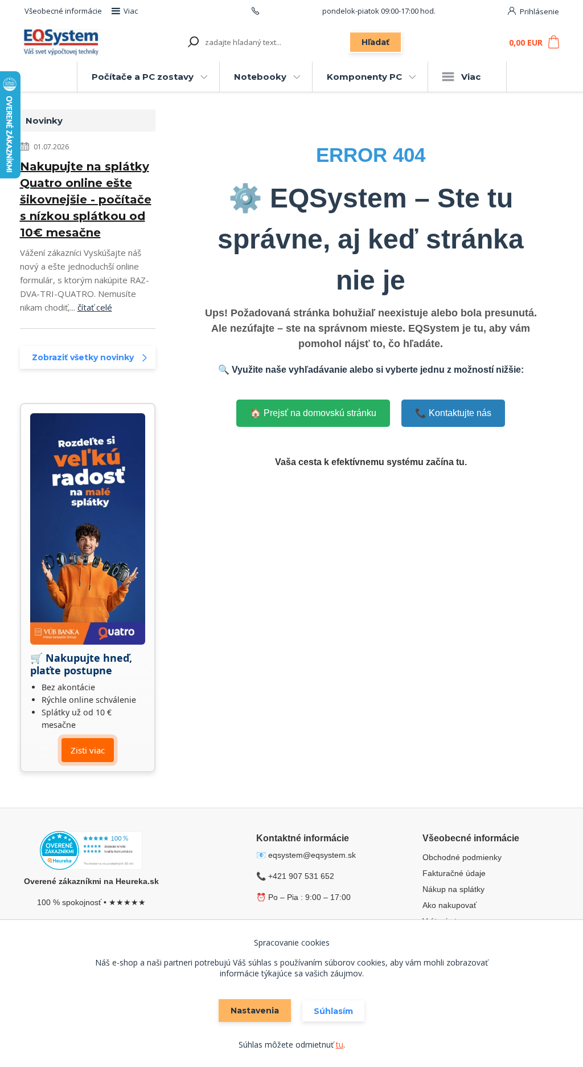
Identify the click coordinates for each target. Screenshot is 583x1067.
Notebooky (260, 76)
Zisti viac (88, 750)
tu (339, 1044)
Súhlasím (333, 1011)
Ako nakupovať (449, 905)
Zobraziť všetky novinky (83, 357)
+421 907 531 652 (290, 11)
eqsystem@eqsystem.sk (312, 855)
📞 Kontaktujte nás (453, 413)
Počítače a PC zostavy (143, 76)
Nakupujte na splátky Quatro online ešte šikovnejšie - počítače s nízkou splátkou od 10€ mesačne (85, 199)
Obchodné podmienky (462, 857)
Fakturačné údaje (454, 873)
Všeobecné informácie (63, 11)
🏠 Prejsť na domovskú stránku (313, 413)
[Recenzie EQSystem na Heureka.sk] (91, 852)
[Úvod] (62, 42)
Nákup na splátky (453, 889)
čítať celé (94, 307)
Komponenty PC (364, 76)
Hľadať (375, 42)
